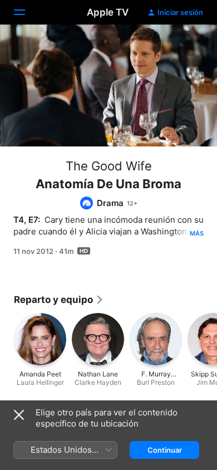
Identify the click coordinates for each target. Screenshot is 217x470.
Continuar (164, 449)
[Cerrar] (19, 415)
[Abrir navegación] (26, 12)
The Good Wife (109, 166)
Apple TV (108, 12)
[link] (59, 299)
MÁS (197, 233)
